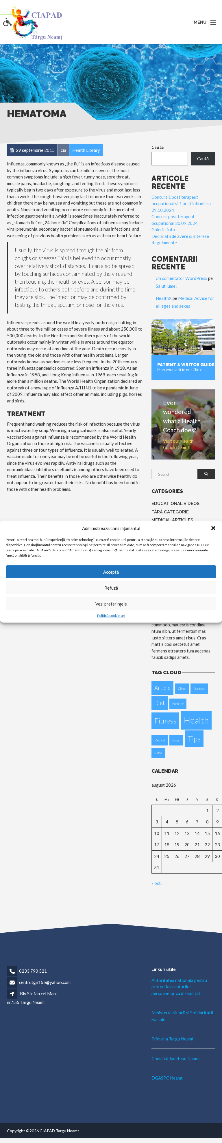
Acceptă (111, 571)
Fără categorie (170, 512)
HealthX (164, 298)
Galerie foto (163, 229)
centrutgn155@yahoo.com (45, 982)
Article (162, 687)
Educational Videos (175, 503)
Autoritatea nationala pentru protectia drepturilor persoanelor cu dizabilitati (179, 987)
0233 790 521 (33, 971)
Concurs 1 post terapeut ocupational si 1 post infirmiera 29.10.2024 (181, 203)
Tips (194, 738)
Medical (159, 740)
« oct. (156, 883)
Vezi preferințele (111, 603)
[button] (213, 528)
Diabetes (199, 688)
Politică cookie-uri (111, 615)
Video (158, 753)
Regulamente (164, 242)
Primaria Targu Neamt (172, 1038)
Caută (157, 147)
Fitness (165, 721)
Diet (159, 702)
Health (196, 720)
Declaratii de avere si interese (180, 236)
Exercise (178, 704)
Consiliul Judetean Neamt (175, 1058)
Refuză (111, 587)
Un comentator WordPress (181, 278)
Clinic (182, 688)
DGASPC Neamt (167, 1077)
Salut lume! (166, 286)
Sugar (176, 740)
